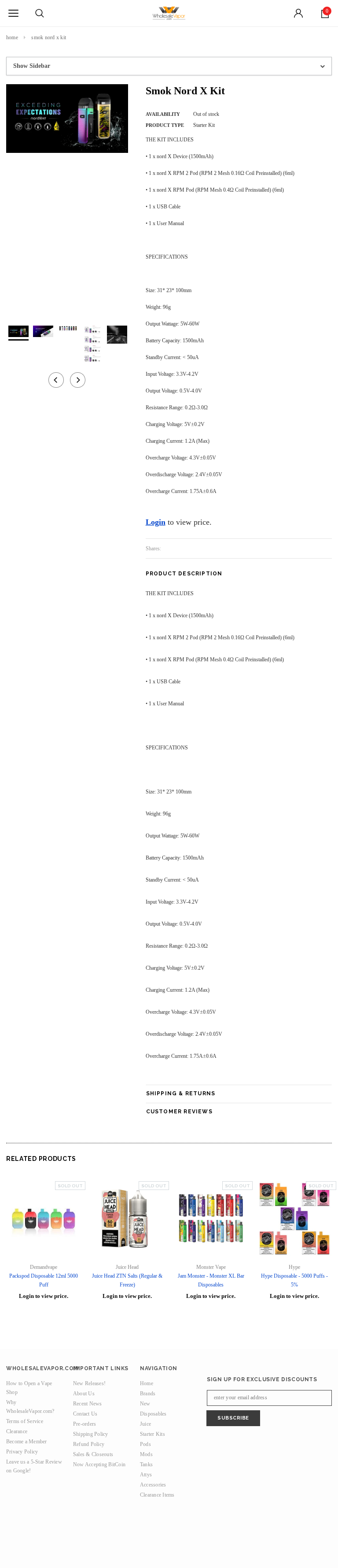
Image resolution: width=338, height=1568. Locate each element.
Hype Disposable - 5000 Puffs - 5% (294, 1280)
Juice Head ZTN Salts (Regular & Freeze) (127, 1280)
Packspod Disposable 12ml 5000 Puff (43, 1280)
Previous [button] (56, 380)
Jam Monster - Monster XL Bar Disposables (211, 1280)
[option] (67, 118)
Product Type (165, 125)
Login (155, 522)
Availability (163, 114)
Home (12, 37)
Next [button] (77, 380)
